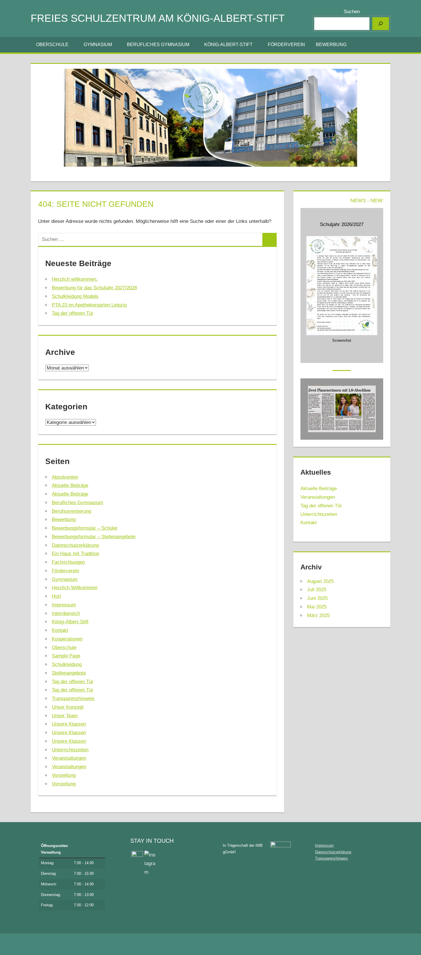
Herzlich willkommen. (75, 279)
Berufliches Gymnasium (158, 44)
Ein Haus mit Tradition (75, 553)
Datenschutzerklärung (75, 545)
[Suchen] (380, 23)
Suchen (352, 11)
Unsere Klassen (69, 724)
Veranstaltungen (69, 758)
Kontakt (60, 630)
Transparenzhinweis (73, 698)
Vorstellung (64, 775)
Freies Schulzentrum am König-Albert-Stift (158, 18)
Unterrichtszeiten (70, 749)
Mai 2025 (316, 607)
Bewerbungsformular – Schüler (85, 528)
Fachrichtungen (68, 562)
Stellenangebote (69, 673)
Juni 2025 (317, 598)
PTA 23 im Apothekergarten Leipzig (89, 305)
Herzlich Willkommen (74, 587)
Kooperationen (67, 639)
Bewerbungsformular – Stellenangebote (93, 536)
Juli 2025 (316, 589)
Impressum (64, 605)
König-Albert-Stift (228, 44)
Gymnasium (98, 44)
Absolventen (65, 477)
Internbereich (66, 613)
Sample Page (66, 656)
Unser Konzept (68, 707)
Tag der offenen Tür (72, 313)
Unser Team (65, 715)
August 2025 (320, 581)
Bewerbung (331, 44)
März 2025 (318, 615)
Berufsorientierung (71, 511)
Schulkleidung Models (75, 296)
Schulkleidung (67, 664)
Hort (56, 596)
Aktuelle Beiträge (70, 485)
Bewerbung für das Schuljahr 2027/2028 (94, 287)
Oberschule (52, 44)
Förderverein (286, 44)
